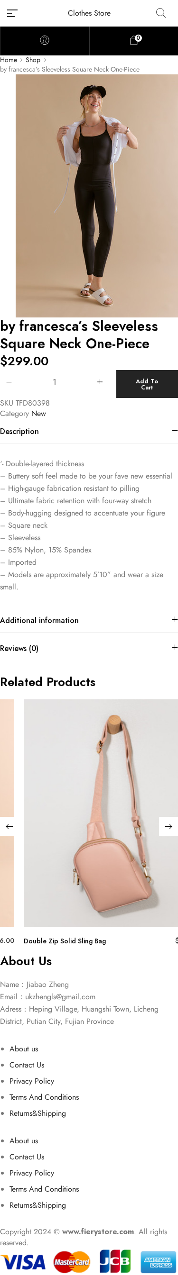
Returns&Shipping (37, 1113)
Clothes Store (89, 13)
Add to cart (147, 384)
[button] (9, 826)
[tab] (89, 431)
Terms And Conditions (44, 1097)
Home (8, 59)
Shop (33, 59)
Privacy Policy (31, 1081)
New (38, 413)
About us (23, 1048)
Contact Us (26, 1064)
